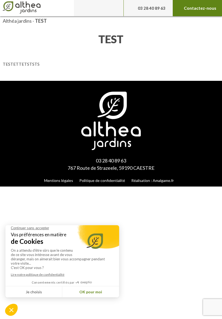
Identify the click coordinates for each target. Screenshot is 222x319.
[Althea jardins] (38, 8)
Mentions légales (58, 180)
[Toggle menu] (98, 8)
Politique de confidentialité (102, 180)
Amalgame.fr (163, 180)
